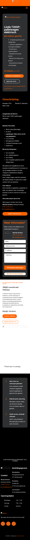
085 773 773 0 (6, 484)
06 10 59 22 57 (8, 207)
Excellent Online (20, 536)
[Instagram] (8, 524)
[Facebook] (3, 524)
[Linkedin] (14, 524)
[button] (15, 20)
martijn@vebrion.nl (9, 209)
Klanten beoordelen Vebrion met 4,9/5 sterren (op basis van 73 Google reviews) (14, 4)
